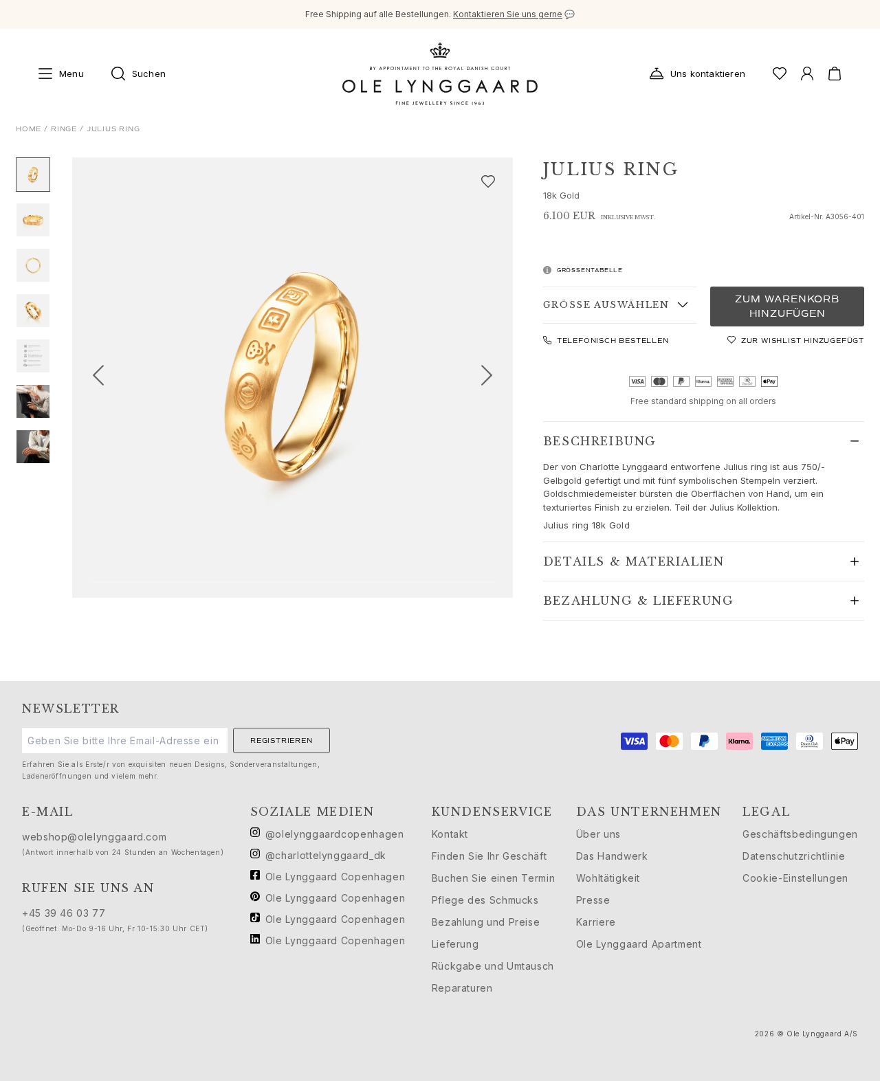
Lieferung (455, 944)
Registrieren (281, 740)
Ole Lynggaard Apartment (639, 944)
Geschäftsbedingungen (800, 834)
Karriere (596, 922)
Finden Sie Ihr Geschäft (489, 856)
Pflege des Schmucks (485, 900)
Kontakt (450, 834)
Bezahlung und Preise (486, 922)
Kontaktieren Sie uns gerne (507, 14)
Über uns (598, 834)
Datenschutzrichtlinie (793, 856)
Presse (593, 900)
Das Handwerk (612, 856)
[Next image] (492, 377)
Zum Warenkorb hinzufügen (787, 306)
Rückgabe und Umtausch (493, 966)
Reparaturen (462, 988)
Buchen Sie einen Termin (494, 878)
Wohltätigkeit (608, 878)
